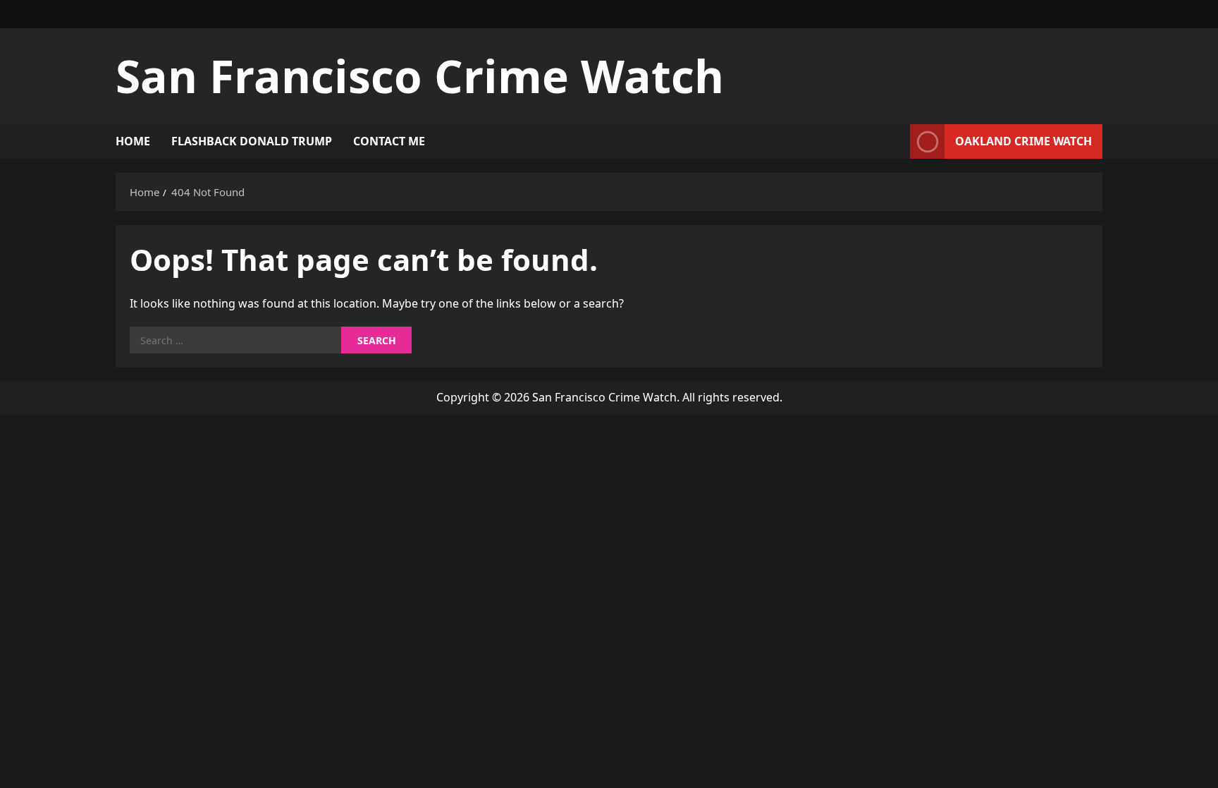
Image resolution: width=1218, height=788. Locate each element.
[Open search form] (895, 141)
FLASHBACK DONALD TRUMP (251, 141)
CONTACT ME (389, 141)
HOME (133, 141)
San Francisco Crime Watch (420, 76)
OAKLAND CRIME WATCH (1023, 141)
